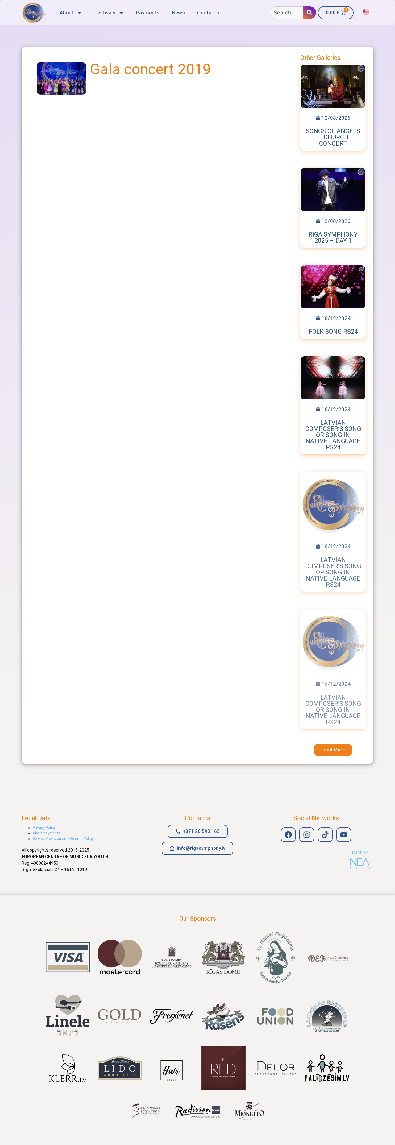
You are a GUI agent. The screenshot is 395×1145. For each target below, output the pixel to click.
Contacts (208, 13)
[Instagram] (306, 834)
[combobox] (286, 12)
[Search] (309, 12)
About (67, 13)
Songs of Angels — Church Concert (333, 137)
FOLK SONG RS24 (333, 331)
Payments (148, 13)
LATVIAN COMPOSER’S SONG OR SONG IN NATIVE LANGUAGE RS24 (333, 435)
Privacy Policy (44, 827)
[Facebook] (288, 834)
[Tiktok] (325, 834)
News (178, 13)
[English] (366, 12)
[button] (333, 750)
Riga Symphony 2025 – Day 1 (333, 237)
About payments (46, 833)
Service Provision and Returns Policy (63, 839)
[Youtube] (343, 834)
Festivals (104, 13)
